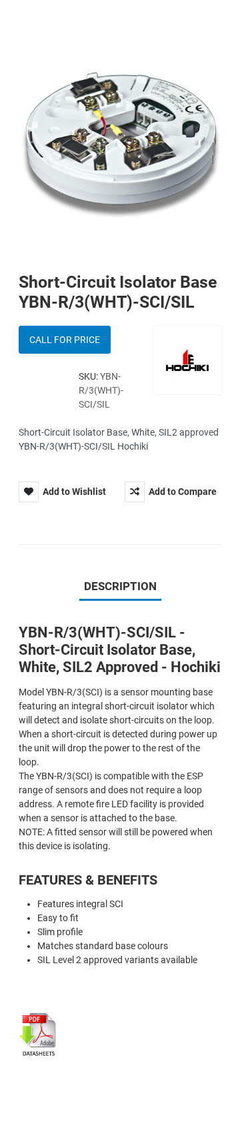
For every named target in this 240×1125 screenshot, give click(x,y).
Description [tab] (120, 586)
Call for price (64, 339)
